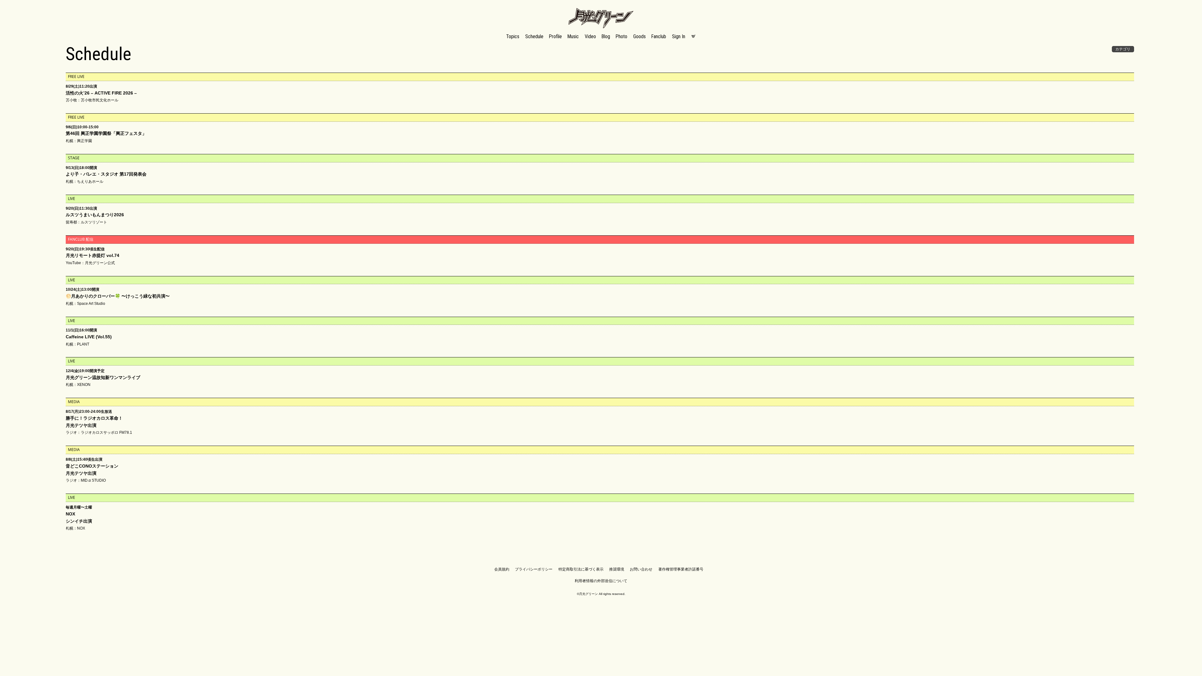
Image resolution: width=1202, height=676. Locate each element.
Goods (639, 36)
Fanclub (658, 36)
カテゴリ (1122, 49)
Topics (512, 36)
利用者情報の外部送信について (601, 581)
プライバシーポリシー (533, 569)
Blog (606, 36)
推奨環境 (616, 569)
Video (590, 36)
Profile (555, 36)
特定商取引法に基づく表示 (581, 569)
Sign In (678, 36)
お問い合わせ (641, 569)
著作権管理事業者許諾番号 (680, 569)
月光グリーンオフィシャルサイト (601, 8)
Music (573, 36)
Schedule (534, 36)
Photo (621, 36)
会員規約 (501, 569)
